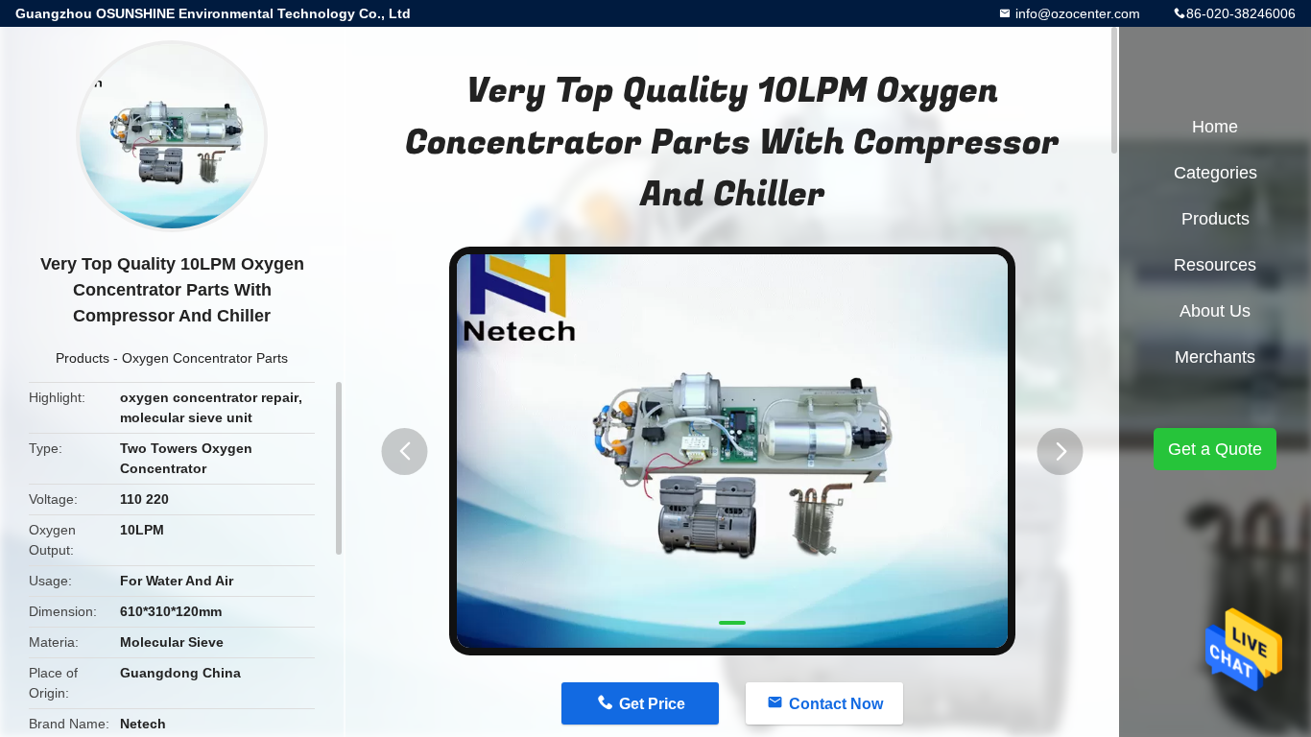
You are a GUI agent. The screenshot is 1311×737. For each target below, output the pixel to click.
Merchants (1215, 357)
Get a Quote (1215, 449)
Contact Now (836, 704)
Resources (1215, 264)
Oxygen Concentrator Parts (205, 358)
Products (82, 358)
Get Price (652, 704)
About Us (1215, 311)
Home (1215, 126)
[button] (405, 451)
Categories (1215, 172)
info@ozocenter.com (1076, 13)
